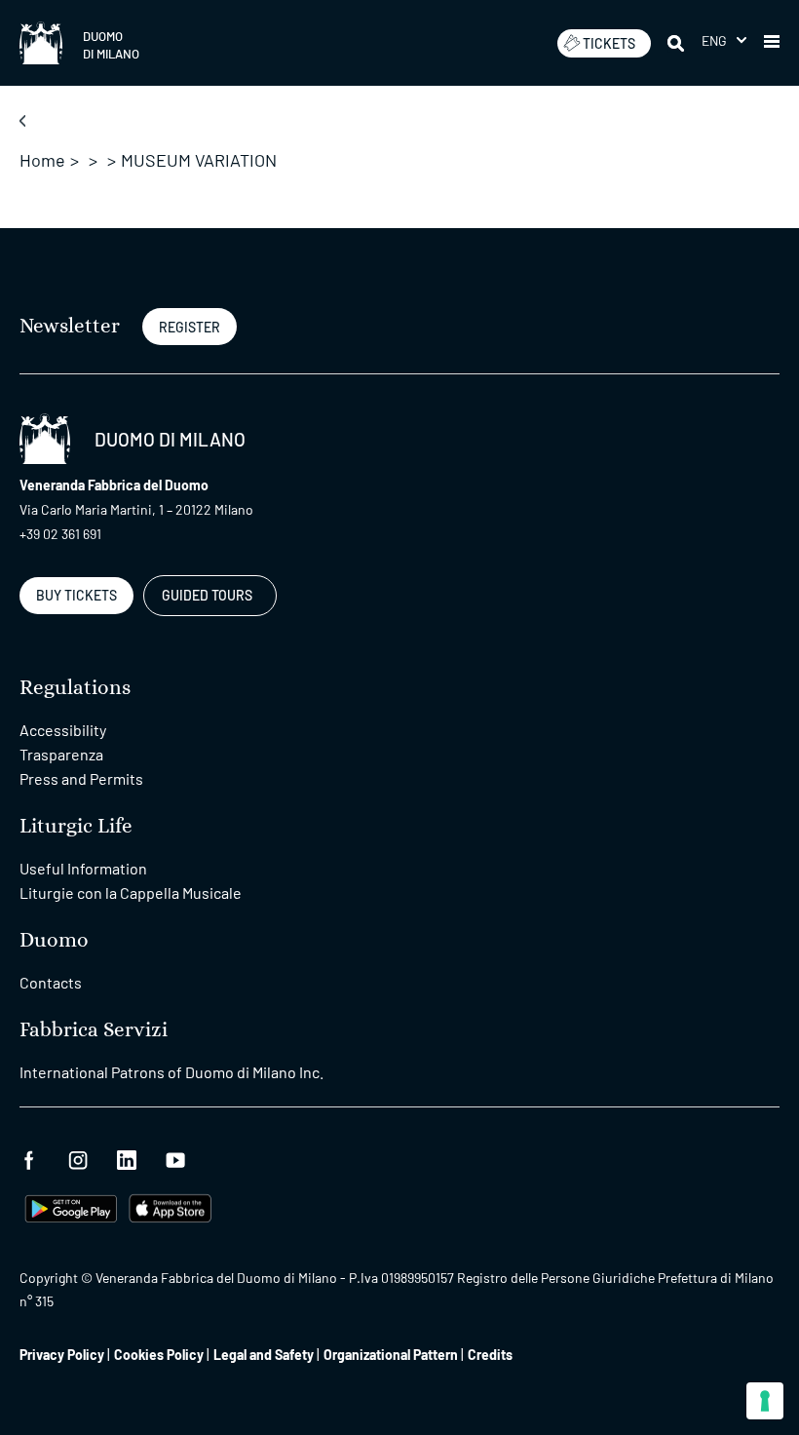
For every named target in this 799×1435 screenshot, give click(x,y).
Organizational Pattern (390, 1354)
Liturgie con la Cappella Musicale (130, 892)
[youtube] (175, 1157)
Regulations (75, 688)
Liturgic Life (76, 826)
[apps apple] (170, 1206)
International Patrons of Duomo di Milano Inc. (171, 1072)
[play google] (71, 1206)
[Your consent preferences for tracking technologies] (764, 1400)
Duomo (54, 940)
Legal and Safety (263, 1354)
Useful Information (83, 868)
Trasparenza (61, 754)
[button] (724, 40)
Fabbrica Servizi (93, 1030)
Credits (490, 1354)
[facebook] (29, 1157)
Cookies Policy (159, 1354)
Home (42, 160)
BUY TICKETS (76, 595)
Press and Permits (81, 778)
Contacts (50, 982)
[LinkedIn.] (126, 1157)
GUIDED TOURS (207, 595)
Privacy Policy (61, 1354)
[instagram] (78, 1157)
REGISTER (189, 327)
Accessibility (62, 729)
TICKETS (609, 43)
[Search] (677, 43)
